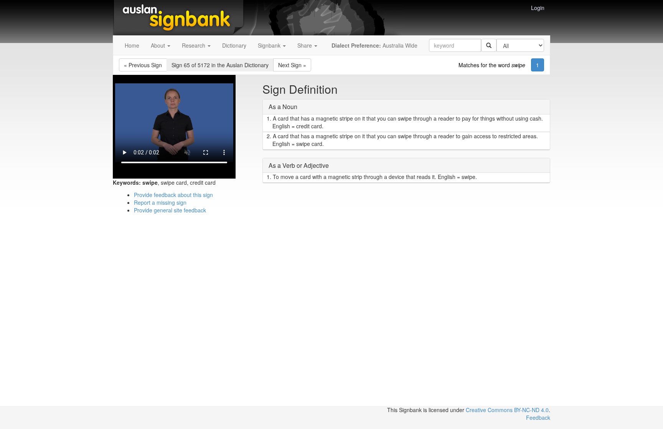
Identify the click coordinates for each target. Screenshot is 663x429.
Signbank (270, 45)
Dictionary (234, 45)
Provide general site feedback (170, 210)
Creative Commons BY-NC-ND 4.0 (507, 410)
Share (305, 45)
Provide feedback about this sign (173, 195)
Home (132, 45)
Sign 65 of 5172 (220, 65)
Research (194, 45)
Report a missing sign (160, 202)
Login (537, 8)
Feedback (538, 417)
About (159, 45)
